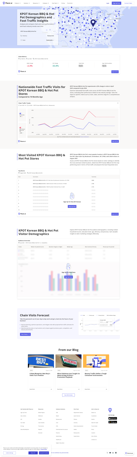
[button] (17, 3)
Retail (57, 416)
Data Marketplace (25, 429)
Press (92, 429)
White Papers (41, 412)
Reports (40, 429)
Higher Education (60, 443)
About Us (93, 412)
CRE (57, 412)
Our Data (23, 422)
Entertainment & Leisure (62, 429)
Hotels (75, 429)
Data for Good (94, 422)
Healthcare (58, 439)
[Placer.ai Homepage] (7, 3)
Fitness (75, 419)
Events (93, 419)
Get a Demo (23, 416)
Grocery (75, 422)
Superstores (76, 436)
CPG (57, 426)
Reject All (33, 453)
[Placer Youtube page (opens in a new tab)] (110, 453)
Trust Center (94, 426)
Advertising (58, 436)
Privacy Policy (44, 449)
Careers (93, 433)
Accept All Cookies (44, 453)
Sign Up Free (116, 3)
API (21, 419)
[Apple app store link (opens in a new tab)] (112, 418)
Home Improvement (78, 426)
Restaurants (59, 419)
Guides (40, 419)
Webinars (40, 416)
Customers (94, 416)
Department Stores (78, 412)
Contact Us (94, 439)
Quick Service (77, 416)
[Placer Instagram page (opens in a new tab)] (116, 453)
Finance (58, 433)
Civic (57, 422)
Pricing (63, 3)
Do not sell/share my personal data (59, 452)
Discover (40, 433)
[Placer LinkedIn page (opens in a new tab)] (113, 453)
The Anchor (41, 426)
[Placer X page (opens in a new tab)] (107, 453)
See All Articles (68, 395)
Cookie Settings (9, 453)
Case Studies (41, 422)
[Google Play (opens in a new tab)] (112, 422)
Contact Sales (128, 3)
